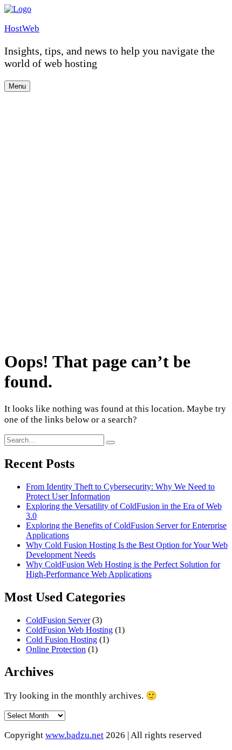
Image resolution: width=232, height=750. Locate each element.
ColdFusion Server (58, 620)
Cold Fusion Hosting (61, 639)
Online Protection (56, 649)
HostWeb (21, 28)
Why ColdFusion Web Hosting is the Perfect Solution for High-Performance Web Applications (123, 569)
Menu (17, 86)
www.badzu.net (74, 735)
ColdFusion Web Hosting (69, 629)
